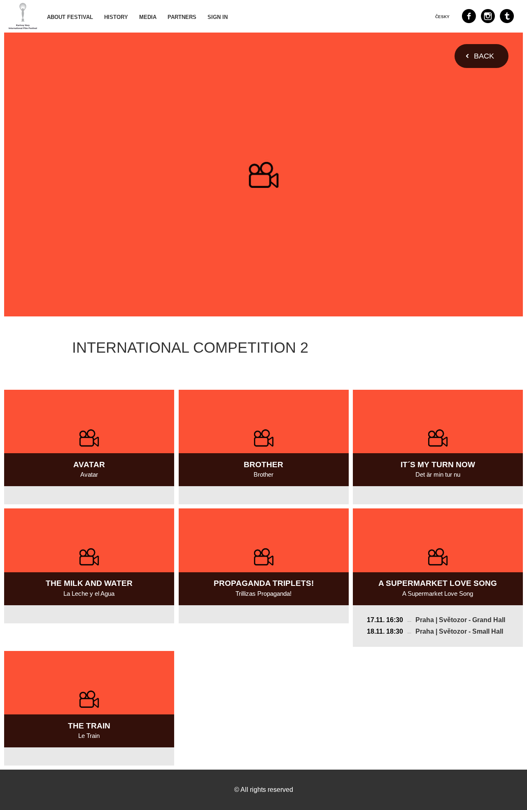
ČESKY (442, 16)
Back (484, 56)
